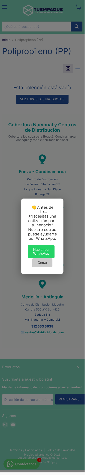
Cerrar (42, 262)
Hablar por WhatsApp (41, 251)
